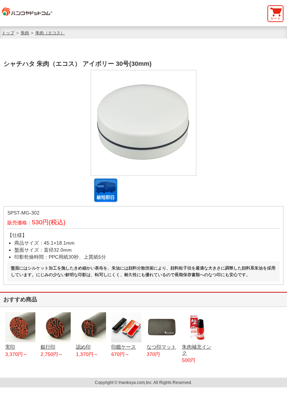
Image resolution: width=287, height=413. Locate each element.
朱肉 (25, 32)
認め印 (83, 347)
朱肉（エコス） (50, 32)
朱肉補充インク (196, 350)
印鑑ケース (123, 347)
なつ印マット (161, 347)
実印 (10, 347)
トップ (8, 32)
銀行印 (48, 347)
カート (275, 18)
